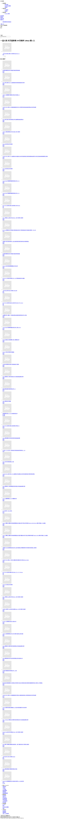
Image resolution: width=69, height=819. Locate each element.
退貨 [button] (7, 21)
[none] (36, 67)
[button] (34, 7)
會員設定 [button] (9, 21)
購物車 (1, 17)
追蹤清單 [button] (4, 21)
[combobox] (34, 36)
